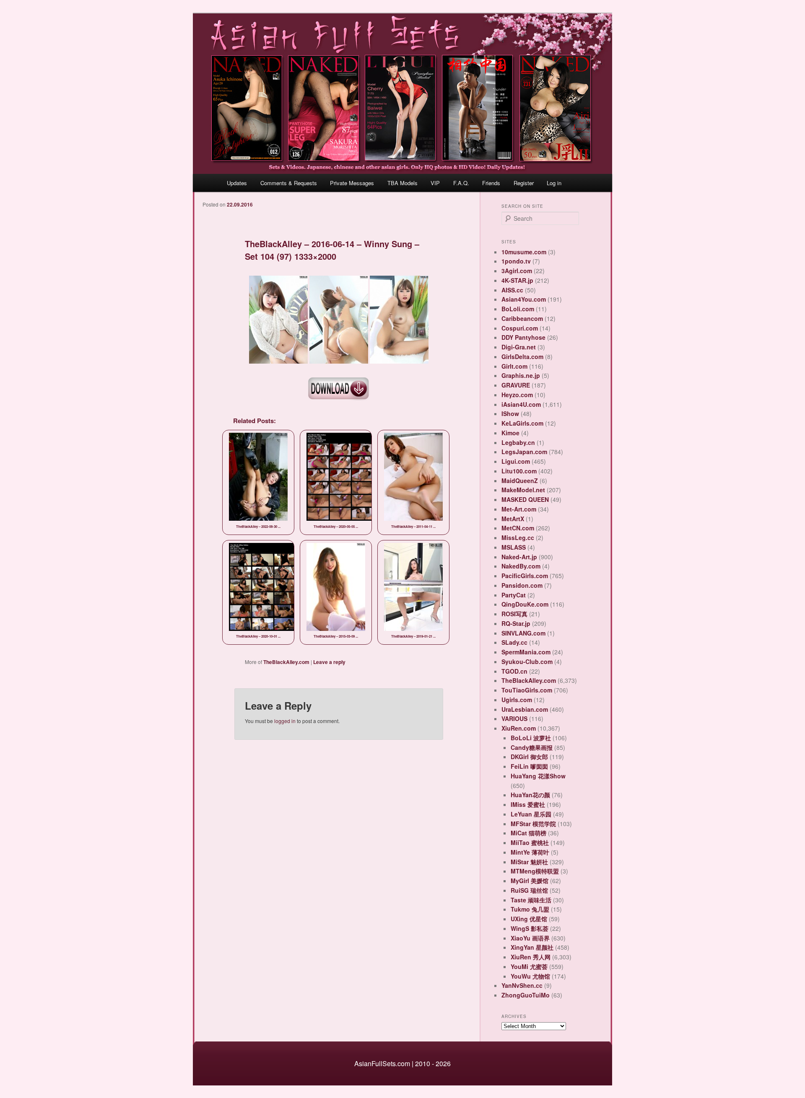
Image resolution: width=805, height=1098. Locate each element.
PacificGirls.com (524, 575)
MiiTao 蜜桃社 (530, 842)
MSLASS (513, 547)
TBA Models (402, 183)
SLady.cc (514, 642)
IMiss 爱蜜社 (528, 804)
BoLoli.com (517, 309)
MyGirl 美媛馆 (529, 880)
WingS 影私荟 (529, 928)
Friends (491, 183)
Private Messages (352, 183)
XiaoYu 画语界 (530, 938)
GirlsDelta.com (522, 356)
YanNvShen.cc (522, 985)
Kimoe (510, 433)
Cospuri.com (519, 328)
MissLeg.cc (517, 537)
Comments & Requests (288, 183)
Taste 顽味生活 (531, 900)
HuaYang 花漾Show (538, 776)
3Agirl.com (516, 270)
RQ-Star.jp (515, 623)
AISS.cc (512, 290)
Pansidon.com (522, 585)
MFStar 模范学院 (533, 823)
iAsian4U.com (521, 404)
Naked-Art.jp (519, 557)
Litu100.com (519, 471)
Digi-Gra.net (518, 347)
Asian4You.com (523, 299)
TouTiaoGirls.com (526, 690)
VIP (435, 183)
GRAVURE (515, 385)
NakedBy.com (520, 566)
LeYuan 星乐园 (531, 814)
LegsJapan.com (524, 451)
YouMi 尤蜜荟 (529, 966)
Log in (554, 183)
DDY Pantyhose (523, 337)
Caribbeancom (522, 318)
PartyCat (513, 595)
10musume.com (523, 252)
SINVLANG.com (523, 633)
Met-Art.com (518, 509)
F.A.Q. (461, 183)
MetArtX (512, 518)
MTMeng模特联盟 (535, 871)
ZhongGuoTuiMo (525, 995)
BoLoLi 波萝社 (531, 738)
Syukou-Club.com (527, 661)
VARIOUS (514, 718)
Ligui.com (515, 461)
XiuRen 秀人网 (531, 957)
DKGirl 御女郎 (529, 756)
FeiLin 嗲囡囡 (529, 766)
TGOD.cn (514, 671)
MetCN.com (517, 528)
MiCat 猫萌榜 (528, 833)
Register (524, 183)
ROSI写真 (514, 614)
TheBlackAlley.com (286, 662)
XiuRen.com (518, 728)
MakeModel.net (523, 490)
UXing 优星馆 (529, 919)
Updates (237, 183)
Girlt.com (514, 366)
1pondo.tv (516, 261)
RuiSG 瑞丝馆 (529, 890)
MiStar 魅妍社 (529, 862)
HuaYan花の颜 (530, 795)
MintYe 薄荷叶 (530, 852)
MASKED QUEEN (525, 499)
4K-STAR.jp (517, 280)
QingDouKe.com (524, 604)
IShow (510, 413)
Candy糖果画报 (532, 747)
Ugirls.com (516, 699)
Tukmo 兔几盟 (530, 909)
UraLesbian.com (524, 709)
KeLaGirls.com (522, 423)
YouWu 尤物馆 (530, 976)
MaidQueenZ (519, 480)
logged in (285, 720)
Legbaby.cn (518, 442)
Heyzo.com (517, 394)
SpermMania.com (526, 652)
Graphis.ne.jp (520, 375)
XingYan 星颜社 (532, 947)
